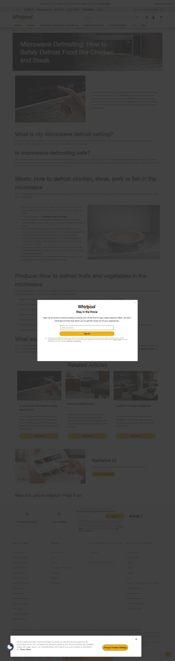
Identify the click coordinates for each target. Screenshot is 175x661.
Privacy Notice (117, 339)
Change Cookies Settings (115, 647)
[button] (10, 647)
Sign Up (87, 334)
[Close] (136, 639)
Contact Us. (77, 341)
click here (69, 341)
